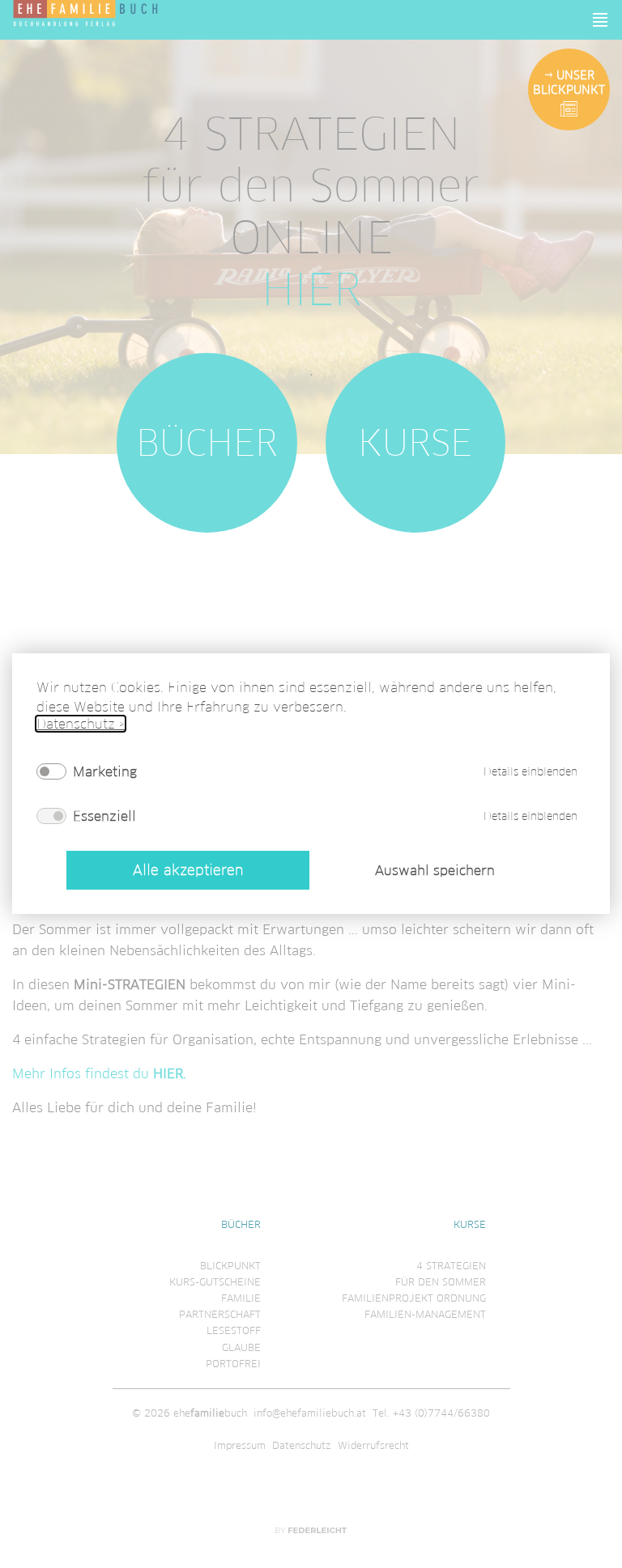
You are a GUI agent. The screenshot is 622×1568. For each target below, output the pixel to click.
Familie (241, 1298)
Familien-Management (425, 1314)
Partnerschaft (220, 1314)
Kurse (415, 442)
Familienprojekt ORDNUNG (414, 1298)
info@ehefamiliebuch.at (309, 1413)
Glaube (241, 1347)
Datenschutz (301, 1445)
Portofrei (233, 1363)
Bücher (207, 442)
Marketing (105, 771)
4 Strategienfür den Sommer (440, 1273)
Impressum (240, 1445)
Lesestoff (234, 1330)
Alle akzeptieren (188, 870)
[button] (601, 20)
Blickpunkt (230, 1265)
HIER (311, 289)
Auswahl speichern (435, 871)
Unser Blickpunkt (569, 82)
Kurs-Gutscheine (215, 1282)
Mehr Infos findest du (99, 1073)
